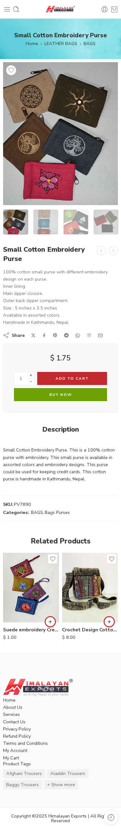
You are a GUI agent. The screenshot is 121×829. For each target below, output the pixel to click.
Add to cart (72, 378)
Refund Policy (17, 736)
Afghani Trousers (24, 773)
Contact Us (14, 722)
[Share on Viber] (89, 335)
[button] (50, 621)
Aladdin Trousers (67, 773)
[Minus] (31, 381)
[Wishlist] (11, 70)
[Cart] (114, 9)
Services (11, 714)
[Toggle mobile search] (16, 9)
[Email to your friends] (100, 335)
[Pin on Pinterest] (55, 335)
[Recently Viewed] (111, 817)
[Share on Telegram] (66, 335)
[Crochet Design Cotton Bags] (90, 587)
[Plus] (31, 375)
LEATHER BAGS (60, 43)
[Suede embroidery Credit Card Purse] (31, 587)
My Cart (11, 758)
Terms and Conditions (25, 743)
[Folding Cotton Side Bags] (101, 250)
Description (60, 429)
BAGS (89, 43)
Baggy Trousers (22, 784)
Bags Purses (57, 512)
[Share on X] (33, 335)
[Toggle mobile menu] (7, 9)
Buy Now (60, 394)
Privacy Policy (17, 729)
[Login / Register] (104, 9)
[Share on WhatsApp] (77, 335)
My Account (15, 750)
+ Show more (61, 784)
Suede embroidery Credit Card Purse (31, 630)
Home (32, 43)
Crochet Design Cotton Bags (90, 630)
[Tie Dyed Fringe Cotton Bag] (113, 250)
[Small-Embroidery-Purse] (60, 133)
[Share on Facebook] (44, 335)
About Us (12, 707)
